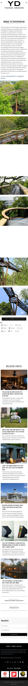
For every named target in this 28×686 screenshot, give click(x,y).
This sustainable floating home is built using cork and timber (12, 582)
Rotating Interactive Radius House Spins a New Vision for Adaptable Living (12, 507)
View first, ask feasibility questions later (14, 600)
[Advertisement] (14, 15)
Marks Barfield (10, 76)
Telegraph (20, 76)
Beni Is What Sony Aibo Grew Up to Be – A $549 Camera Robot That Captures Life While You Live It (13, 432)
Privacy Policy (18, 657)
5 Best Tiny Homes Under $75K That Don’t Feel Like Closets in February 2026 (12, 468)
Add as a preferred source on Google (15, 318)
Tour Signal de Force (14, 607)
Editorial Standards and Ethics (7, 657)
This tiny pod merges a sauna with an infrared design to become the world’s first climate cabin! (14, 545)
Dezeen (3, 78)
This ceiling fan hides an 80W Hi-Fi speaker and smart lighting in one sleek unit (12, 394)
